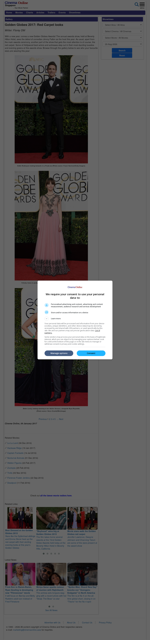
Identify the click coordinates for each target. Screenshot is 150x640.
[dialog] (75, 320)
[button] (75, 319)
